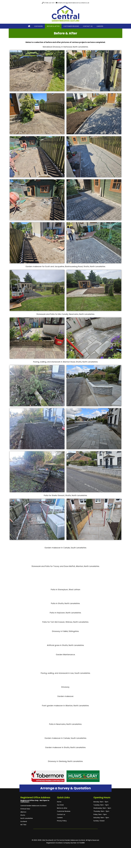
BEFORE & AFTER (53, 26)
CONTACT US (88, 26)
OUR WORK (38, 26)
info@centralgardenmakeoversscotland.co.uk (73, 3)
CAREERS (100, 26)
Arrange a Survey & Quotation (65, 788)
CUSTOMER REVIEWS (71, 26)
